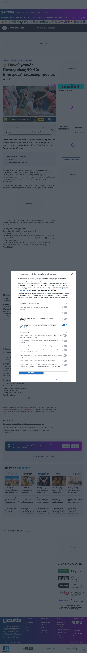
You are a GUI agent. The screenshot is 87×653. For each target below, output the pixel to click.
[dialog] (43, 326)
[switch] (64, 307)
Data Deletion (34, 379)
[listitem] (43, 303)
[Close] (73, 274)
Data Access (43, 379)
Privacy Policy (53, 379)
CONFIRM (31, 373)
